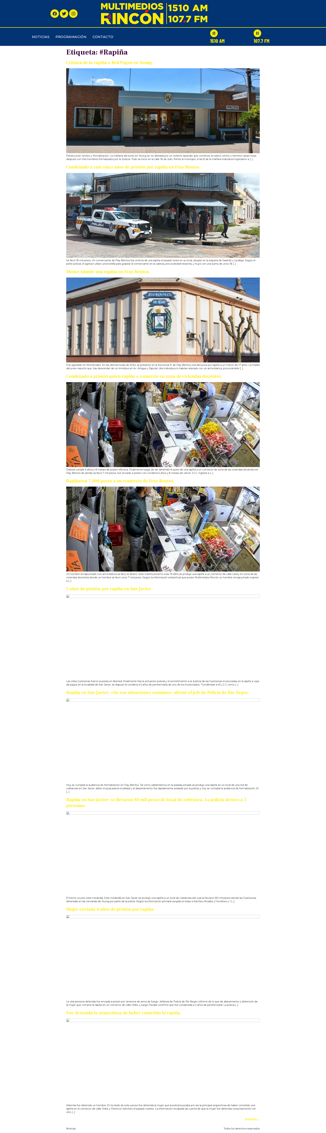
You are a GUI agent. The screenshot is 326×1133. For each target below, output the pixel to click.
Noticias (40, 37)
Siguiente (252, 1119)
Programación (71, 37)
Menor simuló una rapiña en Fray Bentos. (108, 272)
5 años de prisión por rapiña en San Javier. (109, 589)
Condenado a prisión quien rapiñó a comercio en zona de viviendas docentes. (144, 376)
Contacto (103, 37)
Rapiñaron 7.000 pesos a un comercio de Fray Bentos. (120, 481)
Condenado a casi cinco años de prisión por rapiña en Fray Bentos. (133, 167)
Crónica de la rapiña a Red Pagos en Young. (109, 63)
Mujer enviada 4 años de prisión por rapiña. (110, 909)
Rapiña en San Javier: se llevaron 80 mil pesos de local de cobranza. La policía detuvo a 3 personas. (156, 802)
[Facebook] (54, 13)
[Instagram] (73, 13)
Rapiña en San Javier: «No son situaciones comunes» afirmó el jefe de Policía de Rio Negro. (157, 692)
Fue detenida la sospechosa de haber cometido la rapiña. (123, 1013)
